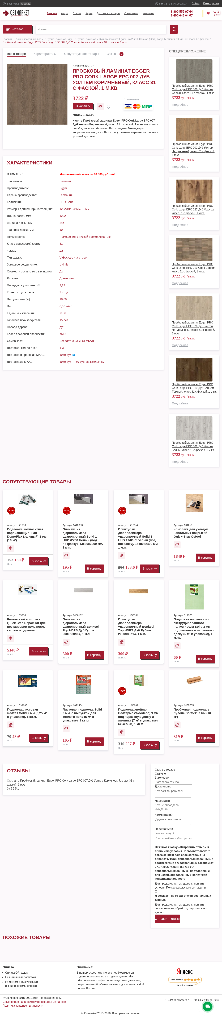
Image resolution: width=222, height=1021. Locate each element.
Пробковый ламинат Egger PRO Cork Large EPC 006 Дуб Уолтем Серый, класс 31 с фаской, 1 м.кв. (193, 89)
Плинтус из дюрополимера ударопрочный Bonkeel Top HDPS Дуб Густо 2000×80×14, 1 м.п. (81, 627)
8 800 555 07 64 (182, 11)
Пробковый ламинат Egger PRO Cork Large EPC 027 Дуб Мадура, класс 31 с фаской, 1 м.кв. (193, 209)
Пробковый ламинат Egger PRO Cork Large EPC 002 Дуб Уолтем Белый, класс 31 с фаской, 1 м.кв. (193, 446)
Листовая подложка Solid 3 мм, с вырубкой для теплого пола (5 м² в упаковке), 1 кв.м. (82, 715)
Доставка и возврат (108, 13)
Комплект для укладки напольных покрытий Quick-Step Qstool (191, 533)
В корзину (83, 106)
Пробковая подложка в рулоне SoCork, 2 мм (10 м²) (192, 713)
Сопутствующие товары (81, 54)
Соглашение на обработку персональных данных (34, 1001)
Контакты (148, 13)
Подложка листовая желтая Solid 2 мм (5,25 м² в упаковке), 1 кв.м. (27, 713)
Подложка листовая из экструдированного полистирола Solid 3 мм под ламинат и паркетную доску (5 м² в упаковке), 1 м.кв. (194, 628)
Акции (64, 13)
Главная (52, 13)
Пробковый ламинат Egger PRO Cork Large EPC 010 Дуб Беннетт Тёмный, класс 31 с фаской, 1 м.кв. (194, 388)
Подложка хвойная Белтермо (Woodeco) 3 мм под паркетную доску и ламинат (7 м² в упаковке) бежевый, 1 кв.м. (138, 717)
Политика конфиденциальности (23, 1005)
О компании (131, 13)
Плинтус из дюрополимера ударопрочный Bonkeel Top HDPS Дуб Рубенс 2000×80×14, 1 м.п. (136, 627)
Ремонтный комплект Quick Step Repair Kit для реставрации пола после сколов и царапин (26, 625)
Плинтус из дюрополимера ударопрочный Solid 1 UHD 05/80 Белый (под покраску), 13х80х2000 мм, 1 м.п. (83, 538)
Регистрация (211, 3)
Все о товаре (16, 54)
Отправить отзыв (167, 918)
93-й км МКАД (84, 341)
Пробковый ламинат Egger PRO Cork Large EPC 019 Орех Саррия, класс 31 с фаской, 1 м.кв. (194, 268)
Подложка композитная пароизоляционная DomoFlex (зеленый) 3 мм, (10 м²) (27, 535)
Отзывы (112, 54)
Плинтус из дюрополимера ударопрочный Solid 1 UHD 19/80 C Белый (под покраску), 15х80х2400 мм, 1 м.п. (138, 538)
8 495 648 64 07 (182, 15)
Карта (89, 13)
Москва (25, 3)
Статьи (77, 13)
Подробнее (180, 104)
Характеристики (45, 54)
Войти (195, 3)
